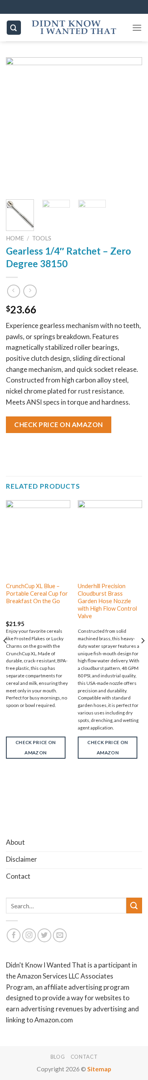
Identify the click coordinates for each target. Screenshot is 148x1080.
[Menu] (137, 27)
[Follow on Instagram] (29, 935)
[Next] (129, 125)
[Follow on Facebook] (14, 935)
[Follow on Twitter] (44, 935)
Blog (58, 1057)
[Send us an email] (60, 935)
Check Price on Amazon (58, 424)
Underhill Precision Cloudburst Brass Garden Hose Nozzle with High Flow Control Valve (107, 601)
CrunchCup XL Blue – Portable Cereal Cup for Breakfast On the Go (37, 593)
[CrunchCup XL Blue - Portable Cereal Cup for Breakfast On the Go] (38, 538)
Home (15, 238)
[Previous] (18, 125)
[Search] (14, 27)
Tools (41, 238)
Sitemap (99, 1068)
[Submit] (134, 905)
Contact (84, 1057)
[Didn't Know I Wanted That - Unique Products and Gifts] (74, 28)
